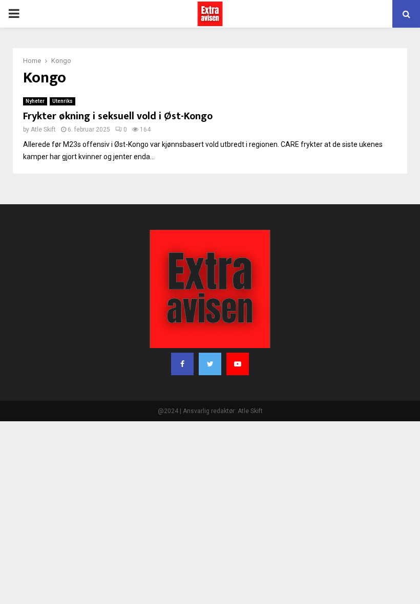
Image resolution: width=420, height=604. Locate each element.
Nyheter (35, 101)
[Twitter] (210, 364)
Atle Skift (43, 129)
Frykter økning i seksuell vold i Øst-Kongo (118, 116)
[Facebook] (182, 364)
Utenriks (62, 101)
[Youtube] (237, 364)
